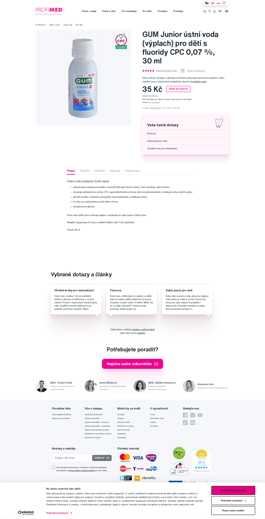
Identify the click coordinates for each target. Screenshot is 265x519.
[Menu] (227, 11)
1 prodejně (154, 102)
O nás (152, 414)
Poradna (162, 11)
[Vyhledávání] (205, 11)
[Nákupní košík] (220, 11)
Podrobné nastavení (57, 513)
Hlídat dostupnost (178, 89)
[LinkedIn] (192, 422)
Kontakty (154, 426)
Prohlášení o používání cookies (98, 434)
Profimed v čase (157, 418)
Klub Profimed (123, 430)
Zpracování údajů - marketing (97, 426)
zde (192, 504)
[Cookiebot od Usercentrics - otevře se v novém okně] (26, 513)
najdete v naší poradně (143, 329)
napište (141, 333)
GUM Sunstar (155, 108)
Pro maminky (129, 11)
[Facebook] (185, 415)
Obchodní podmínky (94, 414)
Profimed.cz (41, 25)
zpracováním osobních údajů (81, 470)
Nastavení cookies (93, 437)
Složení (99, 170)
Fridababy (121, 434)
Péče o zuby (89, 11)
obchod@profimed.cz (61, 414)
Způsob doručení (92, 418)
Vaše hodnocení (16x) (166, 71)
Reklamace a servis (125, 426)
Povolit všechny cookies (233, 490)
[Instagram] (192, 415)
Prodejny (178, 11)
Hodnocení (132, 170)
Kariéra (153, 422)
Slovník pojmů (123, 422)
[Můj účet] (214, 11)
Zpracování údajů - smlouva (96, 422)
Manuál (115, 170)
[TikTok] (185, 422)
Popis (71, 170)
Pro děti (147, 11)
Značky (120, 418)
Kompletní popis (198, 82)
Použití (85, 170)
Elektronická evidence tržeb (97, 430)
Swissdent (121, 437)
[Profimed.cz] (49, 11)
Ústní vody (68, 25)
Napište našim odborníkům (129, 364)
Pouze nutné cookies (233, 510)
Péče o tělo (109, 11)
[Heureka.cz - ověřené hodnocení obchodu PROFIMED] (201, 461)
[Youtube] (200, 415)
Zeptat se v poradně (60, 418)
